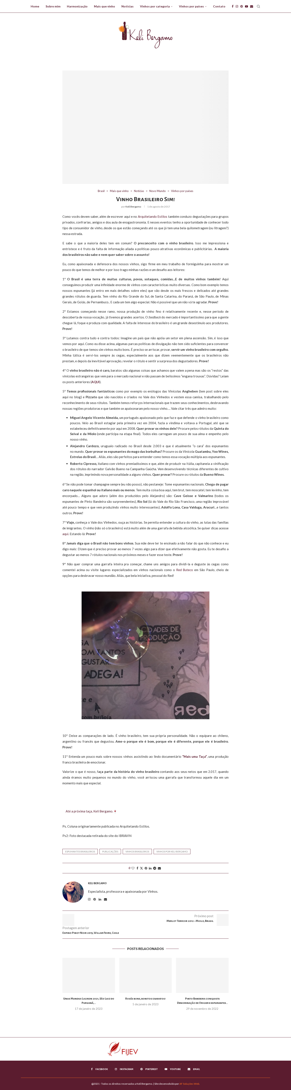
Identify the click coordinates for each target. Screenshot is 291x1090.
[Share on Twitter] (141, 868)
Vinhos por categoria (155, 6)
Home (35, 6)
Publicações (110, 851)
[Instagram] (237, 6)
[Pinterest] (241, 6)
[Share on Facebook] (137, 868)
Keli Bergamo (133, 206)
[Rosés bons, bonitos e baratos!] (145, 975)
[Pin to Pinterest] (146, 868)
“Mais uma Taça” (194, 756)
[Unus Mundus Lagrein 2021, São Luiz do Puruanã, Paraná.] (88, 975)
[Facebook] (232, 6)
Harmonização (77, 6)
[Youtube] (246, 6)
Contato (219, 6)
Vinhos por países (191, 6)
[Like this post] (132, 868)
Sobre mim (53, 6)
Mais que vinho (104, 6)
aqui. (65, 534)
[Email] (251, 6)
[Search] (258, 6)
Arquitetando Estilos (153, 216)
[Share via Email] (159, 868)
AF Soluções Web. (189, 1083)
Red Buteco (184, 570)
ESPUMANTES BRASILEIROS (80, 851)
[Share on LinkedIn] (150, 868)
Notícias (127, 6)
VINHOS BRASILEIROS (137, 851)
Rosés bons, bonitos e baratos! (145, 998)
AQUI (95, 382)
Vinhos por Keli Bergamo (172, 851)
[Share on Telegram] (154, 868)
